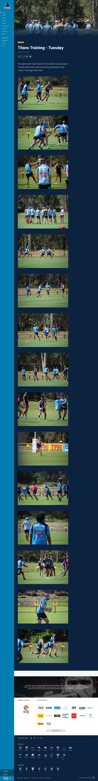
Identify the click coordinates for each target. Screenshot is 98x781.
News (3, 12)
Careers (32, 777)
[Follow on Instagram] (41, 738)
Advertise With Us (48, 777)
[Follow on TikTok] (31, 738)
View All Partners (56, 730)
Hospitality (5, 40)
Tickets (4, 43)
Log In (5, 774)
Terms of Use (20, 777)
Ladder (4, 20)
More (3, 34)
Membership (5, 38)
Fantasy (4, 28)
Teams (4, 23)
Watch (4, 15)
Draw (3, 17)
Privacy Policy (26, 777)
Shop (3, 45)
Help (36, 777)
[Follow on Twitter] (38, 738)
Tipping (4, 31)
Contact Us (41, 777)
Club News (20, 42)
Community (5, 25)
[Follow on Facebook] (34, 738)
